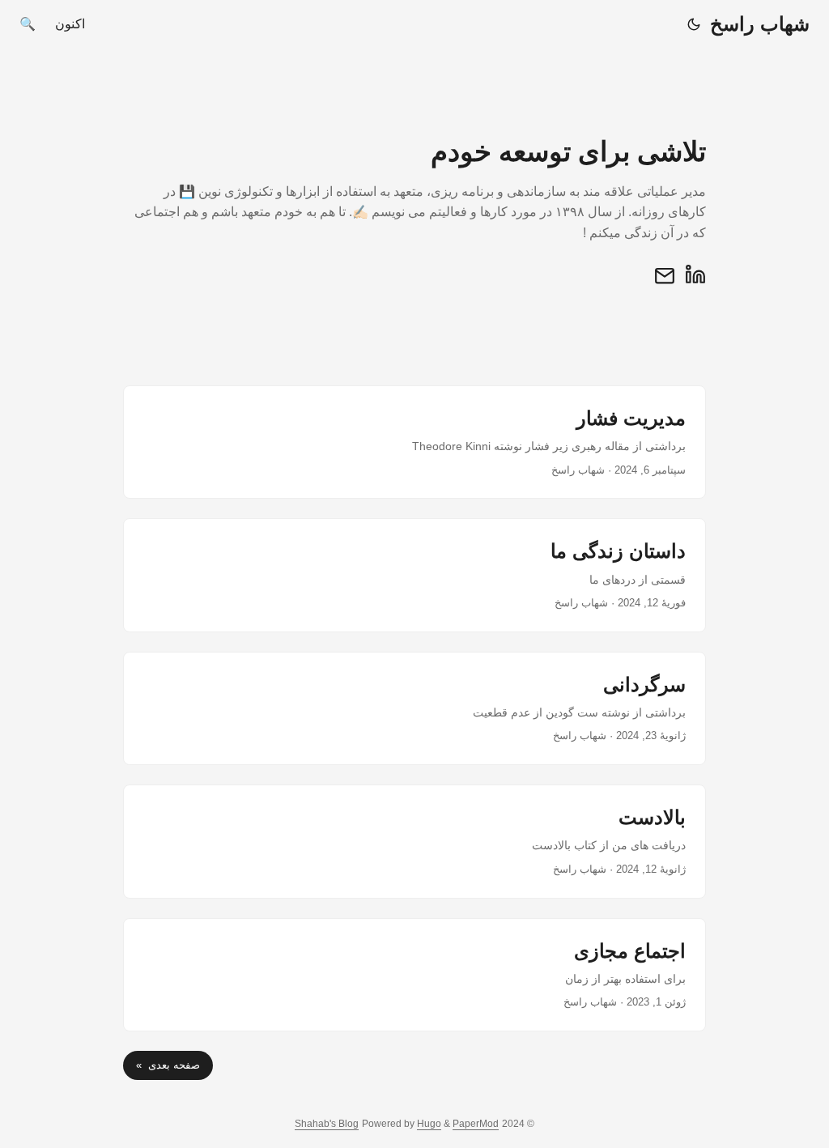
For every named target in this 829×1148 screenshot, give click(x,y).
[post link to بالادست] (414, 841)
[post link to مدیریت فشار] (414, 442)
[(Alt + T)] (694, 24)
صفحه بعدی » (168, 1065)
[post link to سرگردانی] (414, 708)
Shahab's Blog (327, 1123)
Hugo (429, 1123)
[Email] (664, 280)
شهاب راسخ (760, 24)
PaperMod (476, 1123)
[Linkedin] (695, 280)
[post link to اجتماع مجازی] (414, 975)
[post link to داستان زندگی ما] (414, 575)
